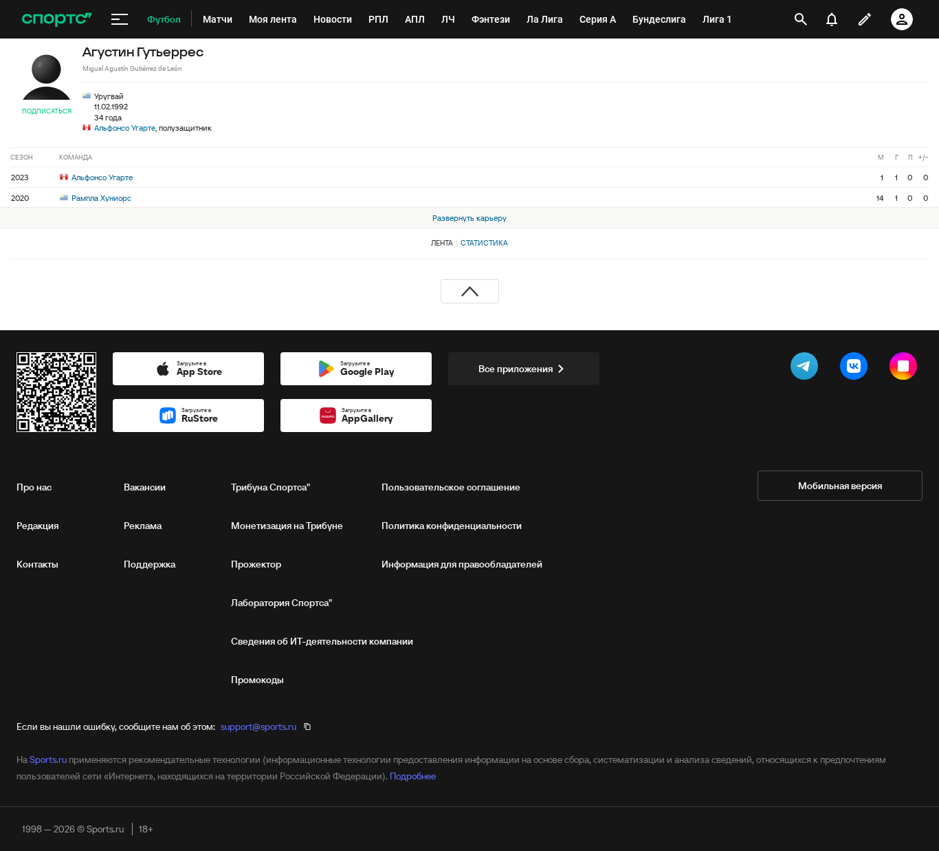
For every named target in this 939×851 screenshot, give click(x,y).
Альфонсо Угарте (124, 127)
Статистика (484, 243)
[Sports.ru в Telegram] (807, 368)
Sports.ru (48, 759)
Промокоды (257, 680)
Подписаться (46, 111)
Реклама (143, 525)
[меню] (119, 19)
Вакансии (145, 487)
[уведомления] (831, 19)
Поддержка (149, 564)
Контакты (37, 564)
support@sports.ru (258, 726)
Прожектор (256, 564)
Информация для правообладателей (462, 564)
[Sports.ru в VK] (856, 368)
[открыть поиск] (800, 19)
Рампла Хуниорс (100, 198)
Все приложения (515, 369)
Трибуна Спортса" (270, 487)
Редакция (37, 525)
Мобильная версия (840, 486)
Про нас (34, 487)
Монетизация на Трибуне (287, 525)
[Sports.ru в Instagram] (906, 368)
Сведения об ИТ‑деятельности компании (322, 641)
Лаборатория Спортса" (281, 602)
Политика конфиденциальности (452, 525)
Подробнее (413, 776)
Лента (442, 243)
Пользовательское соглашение (451, 487)
